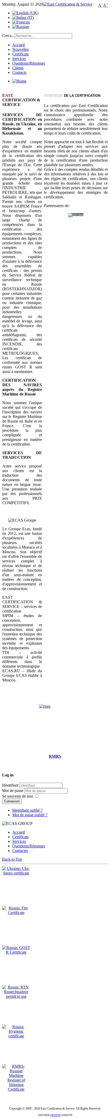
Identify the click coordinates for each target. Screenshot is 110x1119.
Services (19, 58)
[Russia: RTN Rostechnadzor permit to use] (16, 996)
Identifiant (10, 785)
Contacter (20, 850)
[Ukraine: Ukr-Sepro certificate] (16, 873)
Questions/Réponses (28, 63)
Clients (18, 68)
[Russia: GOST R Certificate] (16, 952)
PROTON (55, 1115)
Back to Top (12, 859)
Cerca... (8, 35)
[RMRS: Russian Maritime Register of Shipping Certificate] (16, 1089)
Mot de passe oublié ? (29, 815)
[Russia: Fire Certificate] (16, 912)
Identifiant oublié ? (27, 810)
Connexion (12, 801)
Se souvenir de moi (17, 796)
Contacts (19, 72)
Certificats (20, 54)
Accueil (18, 45)
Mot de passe (13, 790)
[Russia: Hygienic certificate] (16, 1036)
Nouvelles (20, 49)
